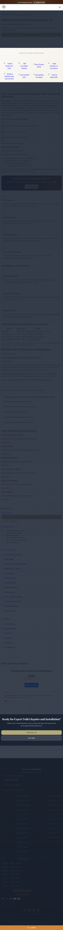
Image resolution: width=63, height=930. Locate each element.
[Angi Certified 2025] (24, 76)
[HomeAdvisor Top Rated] (38, 76)
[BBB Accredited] (24, 65)
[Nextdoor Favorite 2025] (9, 76)
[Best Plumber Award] (38, 65)
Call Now (33, 928)
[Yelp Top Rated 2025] (53, 76)
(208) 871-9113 (40, 2)
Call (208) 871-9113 (31, 732)
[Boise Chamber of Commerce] (53, 65)
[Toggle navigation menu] (60, 7)
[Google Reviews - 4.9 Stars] (9, 65)
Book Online (31, 738)
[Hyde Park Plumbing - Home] (3, 7)
